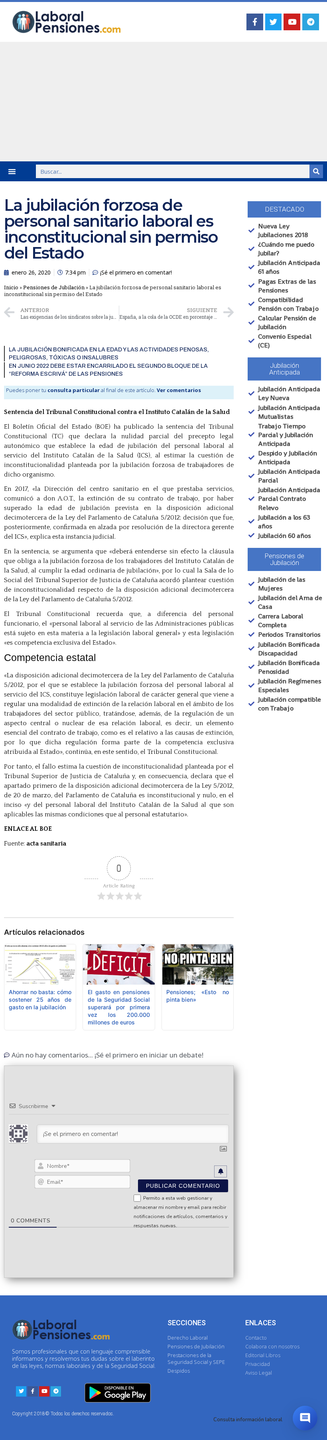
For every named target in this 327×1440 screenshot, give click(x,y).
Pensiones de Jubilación (54, 287)
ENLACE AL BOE (28, 828)
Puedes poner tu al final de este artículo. (103, 390)
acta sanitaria (46, 843)
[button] (12, 171)
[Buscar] (316, 171)
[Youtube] (292, 22)
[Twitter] (273, 22)
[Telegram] (310, 22)
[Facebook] (254, 22)
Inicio (11, 287)
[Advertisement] (163, 101)
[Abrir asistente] (305, 1418)
